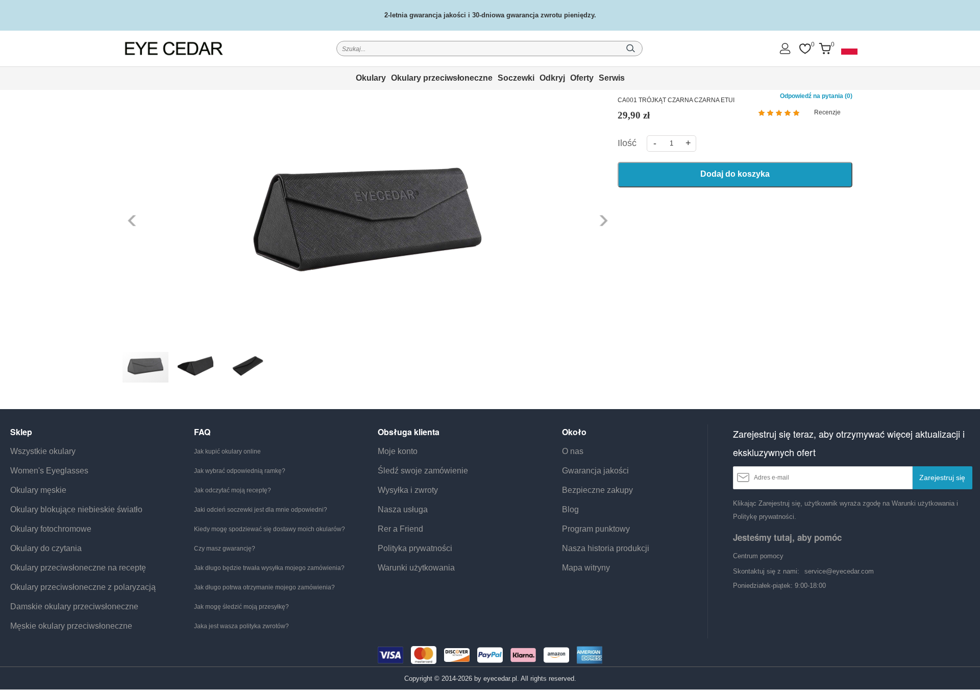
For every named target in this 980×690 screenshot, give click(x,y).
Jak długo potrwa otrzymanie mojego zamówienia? (264, 587)
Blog (570, 509)
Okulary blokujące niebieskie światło (76, 509)
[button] (132, 220)
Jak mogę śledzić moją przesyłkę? (241, 606)
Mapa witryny (586, 567)
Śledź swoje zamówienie (423, 470)
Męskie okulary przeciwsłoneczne (71, 626)
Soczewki (516, 78)
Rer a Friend (400, 529)
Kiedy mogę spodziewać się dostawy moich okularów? (269, 529)
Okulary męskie (38, 490)
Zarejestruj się (942, 477)
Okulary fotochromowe (50, 529)
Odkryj (552, 78)
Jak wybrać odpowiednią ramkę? (239, 470)
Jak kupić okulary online (227, 451)
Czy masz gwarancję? (224, 548)
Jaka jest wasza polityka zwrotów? (241, 626)
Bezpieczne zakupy (597, 490)
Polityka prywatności (415, 548)
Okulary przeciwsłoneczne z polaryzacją (83, 587)
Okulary (371, 78)
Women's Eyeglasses (49, 470)
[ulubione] (805, 48)
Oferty (582, 78)
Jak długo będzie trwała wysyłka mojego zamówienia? (269, 568)
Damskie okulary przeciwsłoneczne (74, 606)
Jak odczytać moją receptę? (232, 490)
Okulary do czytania (46, 548)
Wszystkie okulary (43, 451)
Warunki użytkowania (416, 567)
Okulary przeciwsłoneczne (442, 78)
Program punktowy (596, 529)
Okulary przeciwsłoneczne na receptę (78, 567)
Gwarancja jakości (595, 470)
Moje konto (398, 451)
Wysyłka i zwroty (408, 490)
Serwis (612, 78)
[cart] (825, 49)
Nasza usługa (403, 509)
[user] (785, 48)
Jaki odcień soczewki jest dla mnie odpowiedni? (260, 509)
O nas (572, 451)
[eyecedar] (174, 48)
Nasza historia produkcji (605, 548)
